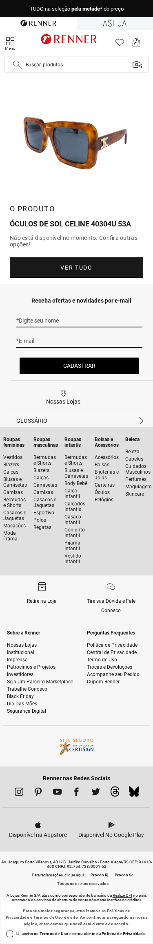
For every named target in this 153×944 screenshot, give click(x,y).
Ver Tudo (76, 267)
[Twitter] (96, 793)
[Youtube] (57, 793)
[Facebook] (76, 793)
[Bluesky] (134, 794)
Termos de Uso (48, 917)
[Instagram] (19, 793)
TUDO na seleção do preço (77, 9)
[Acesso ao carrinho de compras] (136, 44)
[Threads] (115, 794)
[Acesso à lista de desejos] (120, 44)
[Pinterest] (38, 793)
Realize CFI (122, 895)
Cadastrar (79, 365)
